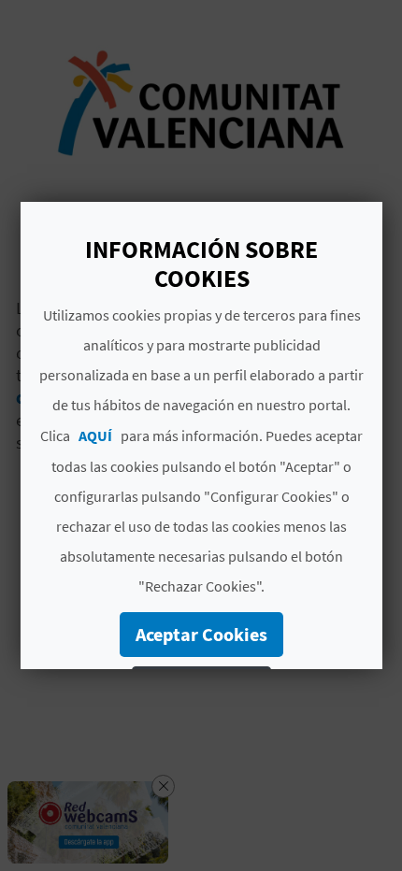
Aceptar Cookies (201, 634)
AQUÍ (95, 435)
